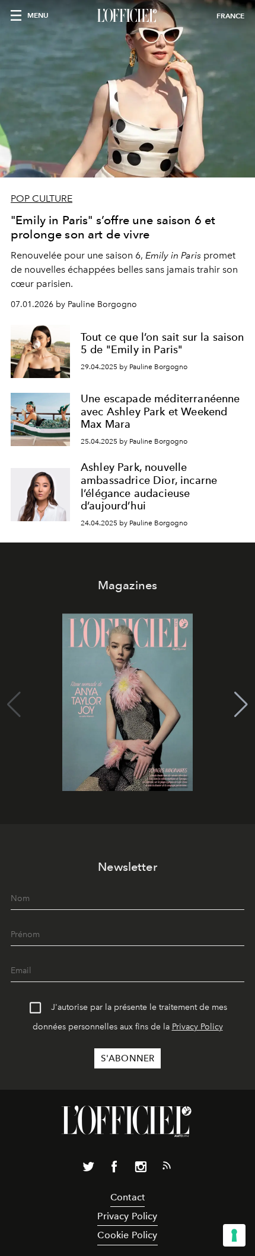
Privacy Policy (197, 1027)
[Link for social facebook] (114, 1169)
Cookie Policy (127, 1235)
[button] (241, 705)
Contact (127, 1197)
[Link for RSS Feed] (167, 1168)
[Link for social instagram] (140, 1169)
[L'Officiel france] (127, 16)
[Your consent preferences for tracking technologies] (234, 1235)
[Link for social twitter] (88, 1169)
